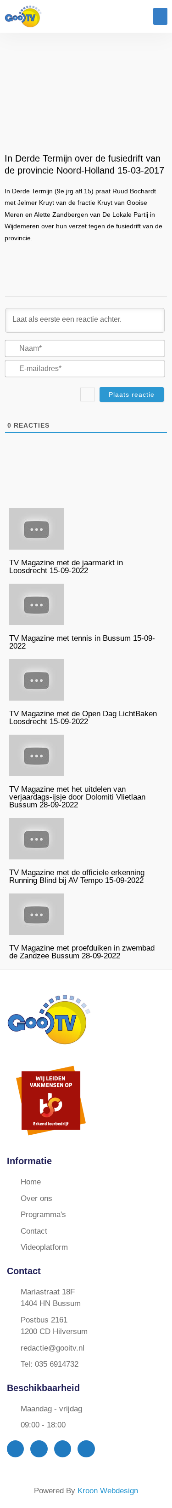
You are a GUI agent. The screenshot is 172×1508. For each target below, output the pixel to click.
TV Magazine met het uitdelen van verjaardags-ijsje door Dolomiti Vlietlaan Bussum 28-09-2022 (77, 797)
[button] (160, 16)
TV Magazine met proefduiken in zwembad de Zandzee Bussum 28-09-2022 (82, 952)
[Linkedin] (86, 1448)
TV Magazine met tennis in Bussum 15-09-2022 (82, 642)
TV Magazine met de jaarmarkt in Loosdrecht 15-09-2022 (66, 566)
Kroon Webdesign (108, 1490)
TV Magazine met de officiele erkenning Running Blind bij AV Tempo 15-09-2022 (76, 876)
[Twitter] (38, 1448)
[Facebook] (15, 1448)
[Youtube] (62, 1448)
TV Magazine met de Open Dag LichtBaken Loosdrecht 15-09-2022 (83, 717)
